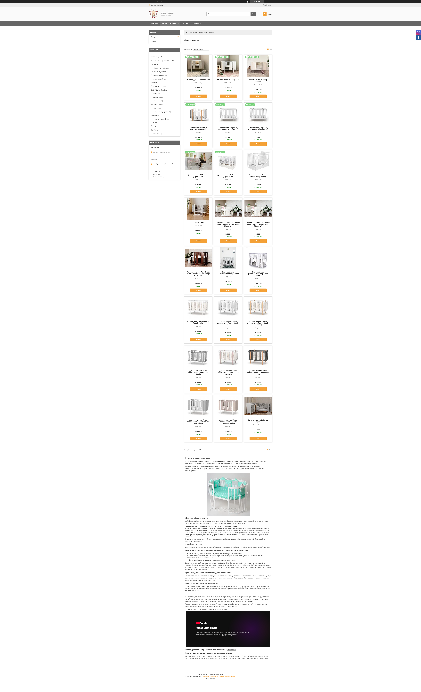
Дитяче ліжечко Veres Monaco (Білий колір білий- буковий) (258, 323)
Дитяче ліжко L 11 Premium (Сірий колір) (198, 176)
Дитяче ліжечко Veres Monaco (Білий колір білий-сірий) (228, 323)
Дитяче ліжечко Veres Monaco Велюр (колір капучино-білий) (228, 421)
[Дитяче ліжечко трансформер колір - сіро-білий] (258, 258)
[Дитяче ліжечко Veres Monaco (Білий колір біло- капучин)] (228, 357)
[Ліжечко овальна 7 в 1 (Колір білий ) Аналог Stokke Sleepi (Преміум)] (228, 209)
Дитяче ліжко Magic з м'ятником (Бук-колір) (198, 128)
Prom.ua (220, 674)
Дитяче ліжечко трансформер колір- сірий (228, 273)
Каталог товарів (169, 23)
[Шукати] (253, 14)
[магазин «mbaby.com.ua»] (153, 18)
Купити (198, 96)
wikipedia (231, 650)
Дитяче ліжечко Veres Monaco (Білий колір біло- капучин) (228, 372)
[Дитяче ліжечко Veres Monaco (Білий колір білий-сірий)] (228, 307)
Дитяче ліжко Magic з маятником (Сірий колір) (258, 128)
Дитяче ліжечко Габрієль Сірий (258, 421)
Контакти (197, 23)
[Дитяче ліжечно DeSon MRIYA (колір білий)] (258, 161)
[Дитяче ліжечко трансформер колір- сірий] (228, 258)
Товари (153, 37)
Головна (154, 23)
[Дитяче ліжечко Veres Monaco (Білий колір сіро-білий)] (198, 357)
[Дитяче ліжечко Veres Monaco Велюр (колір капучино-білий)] (228, 406)
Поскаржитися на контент (210, 676)
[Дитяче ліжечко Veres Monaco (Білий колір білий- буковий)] (258, 307)
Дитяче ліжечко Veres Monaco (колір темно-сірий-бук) (258, 372)
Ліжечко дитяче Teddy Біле (228, 80)
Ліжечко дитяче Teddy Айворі (258, 80)
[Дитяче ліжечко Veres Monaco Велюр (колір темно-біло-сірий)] (198, 406)
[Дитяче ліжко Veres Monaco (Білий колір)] (198, 307)
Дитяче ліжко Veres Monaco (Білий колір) (198, 322)
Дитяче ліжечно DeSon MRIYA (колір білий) (258, 176)
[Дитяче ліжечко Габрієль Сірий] (258, 406)
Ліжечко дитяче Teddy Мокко (198, 80)
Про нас (185, 23)
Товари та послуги (195, 32)
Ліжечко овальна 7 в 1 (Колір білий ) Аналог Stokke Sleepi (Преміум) (228, 224)
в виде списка (271, 49)
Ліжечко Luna (198, 222)
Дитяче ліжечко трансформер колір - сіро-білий (258, 273)
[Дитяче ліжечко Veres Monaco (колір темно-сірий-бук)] (258, 357)
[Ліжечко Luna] (198, 209)
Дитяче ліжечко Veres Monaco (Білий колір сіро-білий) (198, 372)
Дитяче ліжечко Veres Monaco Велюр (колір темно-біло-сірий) (198, 421)
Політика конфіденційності (227, 676)
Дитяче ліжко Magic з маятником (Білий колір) (228, 128)
